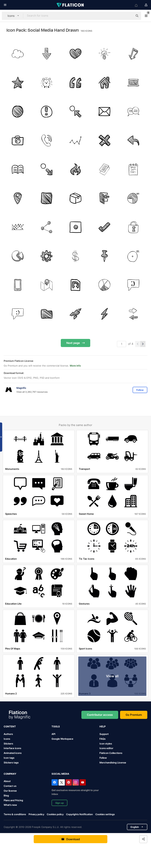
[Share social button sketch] (46, 227)
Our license (10, 790)
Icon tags (9, 757)
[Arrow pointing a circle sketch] (75, 111)
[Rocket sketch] (75, 314)
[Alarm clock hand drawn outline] (46, 82)
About (7, 781)
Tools (56, 726)
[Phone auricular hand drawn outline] (46, 140)
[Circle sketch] (17, 111)
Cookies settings (105, 814)
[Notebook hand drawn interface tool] (133, 169)
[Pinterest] (69, 782)
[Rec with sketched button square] (75, 227)
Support (104, 734)
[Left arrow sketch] (133, 140)
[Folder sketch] (46, 314)
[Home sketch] (104, 82)
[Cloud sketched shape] (17, 54)
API (53, 734)
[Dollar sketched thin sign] (75, 256)
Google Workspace (62, 738)
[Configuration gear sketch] (46, 256)
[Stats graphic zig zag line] (75, 140)
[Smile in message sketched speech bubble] (17, 314)
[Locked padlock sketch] (133, 227)
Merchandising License (112, 762)
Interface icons (12, 748)
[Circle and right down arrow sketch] (46, 169)
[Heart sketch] (75, 54)
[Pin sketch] (104, 256)
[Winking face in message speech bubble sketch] (133, 285)
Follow (103, 757)
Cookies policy (55, 814)
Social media (60, 773)
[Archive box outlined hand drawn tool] (75, 198)
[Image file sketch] (75, 285)
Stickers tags (11, 762)
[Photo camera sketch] (17, 140)
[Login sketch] (104, 198)
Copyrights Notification (79, 814)
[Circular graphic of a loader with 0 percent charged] (133, 256)
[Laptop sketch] (133, 82)
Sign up (59, 802)
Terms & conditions (15, 814)
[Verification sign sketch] (104, 227)
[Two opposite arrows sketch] (133, 314)
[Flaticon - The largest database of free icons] (70, 5)
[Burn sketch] (75, 169)
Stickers (8, 743)
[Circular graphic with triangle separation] (17, 256)
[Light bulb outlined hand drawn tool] (104, 54)
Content (10, 726)
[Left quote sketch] (75, 82)
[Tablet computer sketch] (17, 285)
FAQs (102, 738)
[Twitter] (62, 782)
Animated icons (13, 752)
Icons (7, 738)
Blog (6, 795)
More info (75, 365)
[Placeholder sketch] (17, 198)
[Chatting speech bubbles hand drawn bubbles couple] (133, 111)
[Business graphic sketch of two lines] (17, 227)
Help (102, 726)
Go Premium (134, 715)
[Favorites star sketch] (17, 82)
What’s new (10, 804)
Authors (8, 734)
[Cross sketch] (104, 140)
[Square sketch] (46, 198)
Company (10, 773)
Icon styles (105, 743)
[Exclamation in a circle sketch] (46, 111)
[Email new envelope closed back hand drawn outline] (104, 111)
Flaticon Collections (110, 752)
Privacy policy (36, 814)
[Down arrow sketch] (46, 54)
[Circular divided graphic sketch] (104, 285)
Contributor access (100, 715)
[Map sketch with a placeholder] (46, 285)
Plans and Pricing (13, 800)
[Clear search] (129, 16)
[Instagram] (76, 782)
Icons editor (106, 748)
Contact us (10, 785)
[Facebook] (55, 782)
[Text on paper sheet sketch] (104, 169)
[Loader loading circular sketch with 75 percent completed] (133, 198)
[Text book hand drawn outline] (17, 169)
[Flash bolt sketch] (104, 314)
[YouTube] (83, 782)
